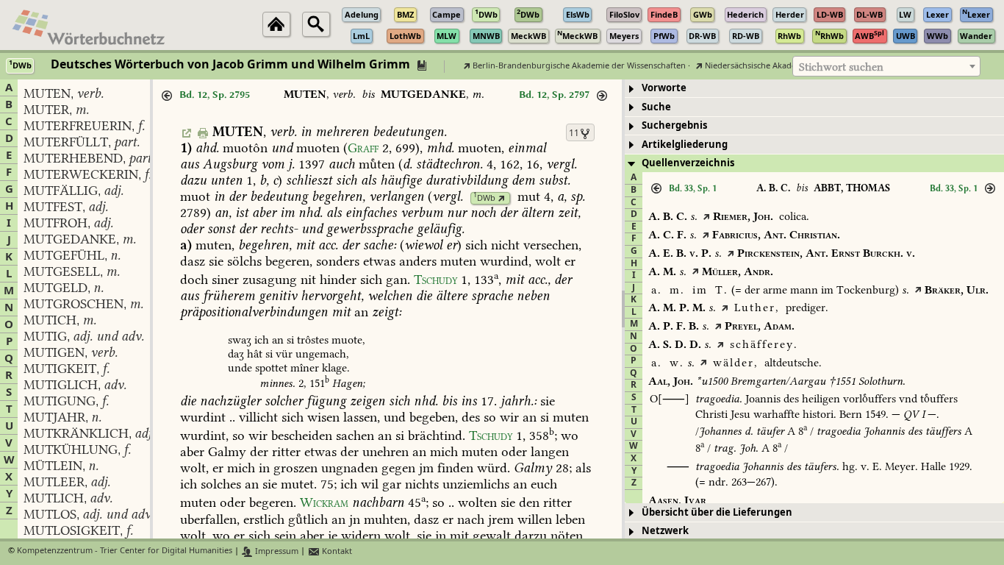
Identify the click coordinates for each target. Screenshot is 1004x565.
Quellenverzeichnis (688, 163)
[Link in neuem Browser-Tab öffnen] (501, 198)
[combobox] (886, 66)
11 (574, 133)
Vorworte (664, 88)
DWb (484, 198)
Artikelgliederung (685, 145)
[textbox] (886, 67)
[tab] (814, 88)
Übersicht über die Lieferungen (717, 512)
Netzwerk (665, 531)
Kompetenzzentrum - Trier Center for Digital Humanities (124, 551)
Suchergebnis (674, 125)
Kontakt (336, 551)
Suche (656, 107)
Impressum (275, 551)
